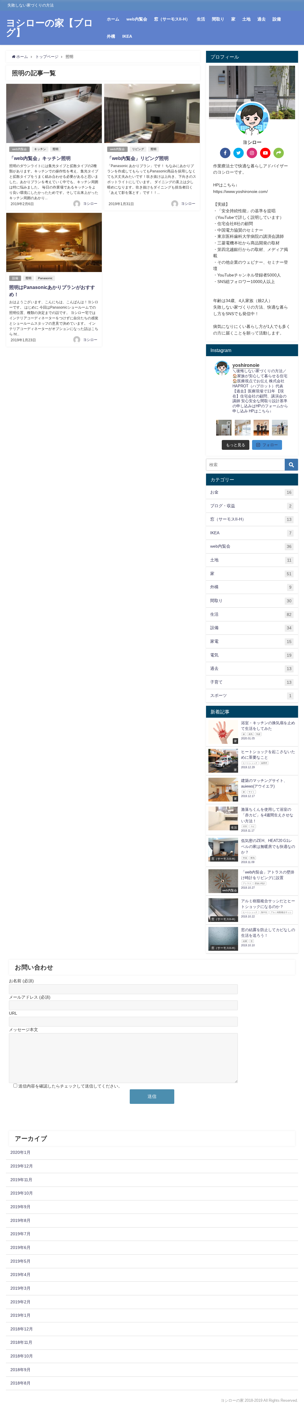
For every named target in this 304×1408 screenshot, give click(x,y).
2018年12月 (21, 1329)
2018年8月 (20, 1383)
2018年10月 (21, 1356)
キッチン (40, 149)
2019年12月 (21, 1166)
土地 (246, 19)
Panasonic (45, 278)
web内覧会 (136, 19)
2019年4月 (20, 1274)
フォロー (270, 445)
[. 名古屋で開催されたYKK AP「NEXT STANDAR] (261, 428)
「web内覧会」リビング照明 (138, 158)
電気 (251, 655)
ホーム (113, 19)
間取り (218, 19)
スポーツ (251, 695)
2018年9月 (20, 1370)
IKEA (127, 36)
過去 (261, 19)
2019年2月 (20, 1302)
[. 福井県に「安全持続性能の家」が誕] (224, 428)
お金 (251, 492)
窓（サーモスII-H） (172, 19)
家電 (251, 641)
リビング (138, 149)
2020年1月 (20, 1152)
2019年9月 (20, 1207)
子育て (251, 682)
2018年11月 (21, 1342)
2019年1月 (20, 1315)
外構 (111, 36)
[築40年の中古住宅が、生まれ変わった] (243, 428)
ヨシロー (90, 203)
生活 (201, 19)
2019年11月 (21, 1180)
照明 (55, 149)
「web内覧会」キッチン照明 (40, 158)
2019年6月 (20, 1247)
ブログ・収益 (251, 506)
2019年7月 (20, 1234)
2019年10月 (21, 1193)
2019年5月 (20, 1261)
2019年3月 (20, 1288)
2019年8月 (20, 1220)
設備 (277, 19)
